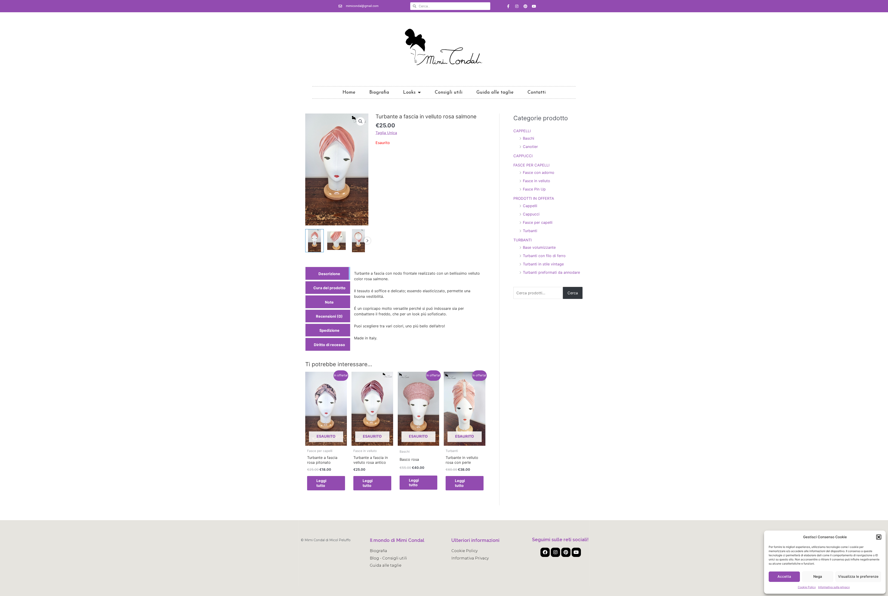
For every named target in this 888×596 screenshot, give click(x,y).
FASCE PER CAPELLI (531, 165)
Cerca (572, 293)
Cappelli (530, 205)
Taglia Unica (386, 132)
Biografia (379, 92)
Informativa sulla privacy (834, 587)
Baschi (528, 138)
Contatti (536, 92)
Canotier (530, 146)
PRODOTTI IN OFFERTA (533, 198)
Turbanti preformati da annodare (551, 272)
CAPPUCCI (523, 156)
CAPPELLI (522, 131)
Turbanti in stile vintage (543, 264)
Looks (409, 92)
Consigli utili (448, 92)
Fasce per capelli (537, 222)
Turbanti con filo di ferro (544, 255)
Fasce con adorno (538, 172)
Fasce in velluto (536, 180)
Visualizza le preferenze (858, 576)
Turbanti (530, 230)
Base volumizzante (539, 247)
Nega (817, 576)
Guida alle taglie (495, 92)
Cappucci (531, 214)
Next (367, 240)
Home (348, 92)
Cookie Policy (807, 587)
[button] (878, 537)
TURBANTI (522, 240)
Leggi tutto (321, 483)
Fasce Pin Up (534, 189)
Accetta (784, 576)
